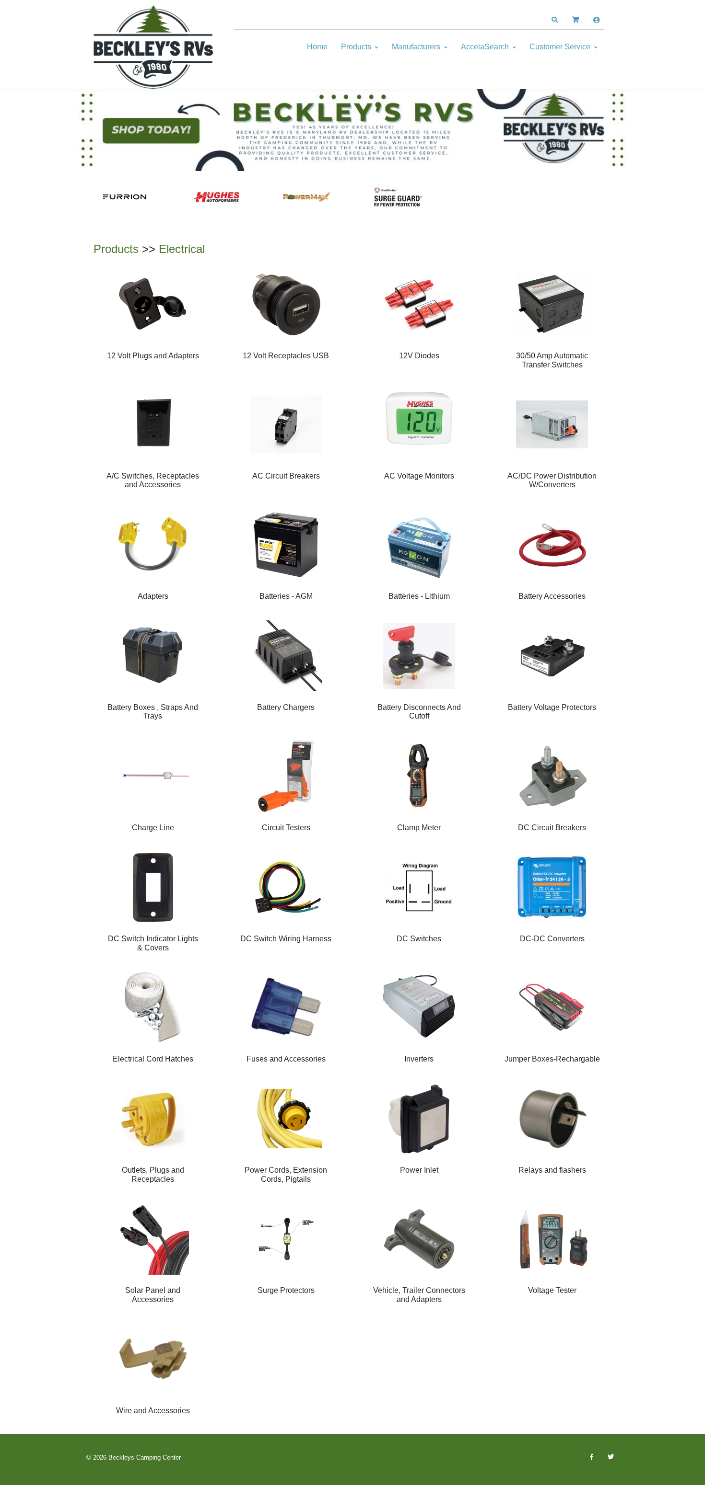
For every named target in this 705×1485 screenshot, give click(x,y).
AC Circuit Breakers (286, 476)
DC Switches (419, 939)
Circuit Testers (286, 827)
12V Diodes (419, 356)
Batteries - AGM (286, 596)
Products (356, 47)
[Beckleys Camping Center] (153, 47)
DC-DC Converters (552, 939)
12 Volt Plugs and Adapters (153, 356)
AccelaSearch (485, 47)
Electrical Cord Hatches (153, 1059)
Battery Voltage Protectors (552, 707)
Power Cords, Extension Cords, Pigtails (286, 1174)
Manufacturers (416, 47)
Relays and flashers (552, 1170)
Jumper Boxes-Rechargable (552, 1059)
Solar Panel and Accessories (152, 1294)
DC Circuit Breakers (552, 827)
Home (317, 47)
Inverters (419, 1059)
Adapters (153, 596)
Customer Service (559, 47)
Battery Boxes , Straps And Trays (152, 711)
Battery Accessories (552, 596)
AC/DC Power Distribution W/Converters (552, 480)
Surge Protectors (286, 1290)
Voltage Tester (552, 1290)
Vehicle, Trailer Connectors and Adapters (419, 1294)
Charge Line (153, 827)
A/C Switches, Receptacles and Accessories (152, 480)
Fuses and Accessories (286, 1059)
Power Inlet (419, 1170)
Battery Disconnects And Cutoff (419, 711)
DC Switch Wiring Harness (285, 939)
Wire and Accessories (153, 1410)
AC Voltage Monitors (419, 476)
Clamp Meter (419, 827)
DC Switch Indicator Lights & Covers (153, 943)
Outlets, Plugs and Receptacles (153, 1174)
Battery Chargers (286, 707)
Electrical (182, 248)
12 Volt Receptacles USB (286, 356)
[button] (554, 20)
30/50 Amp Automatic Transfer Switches (552, 360)
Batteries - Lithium (419, 596)
